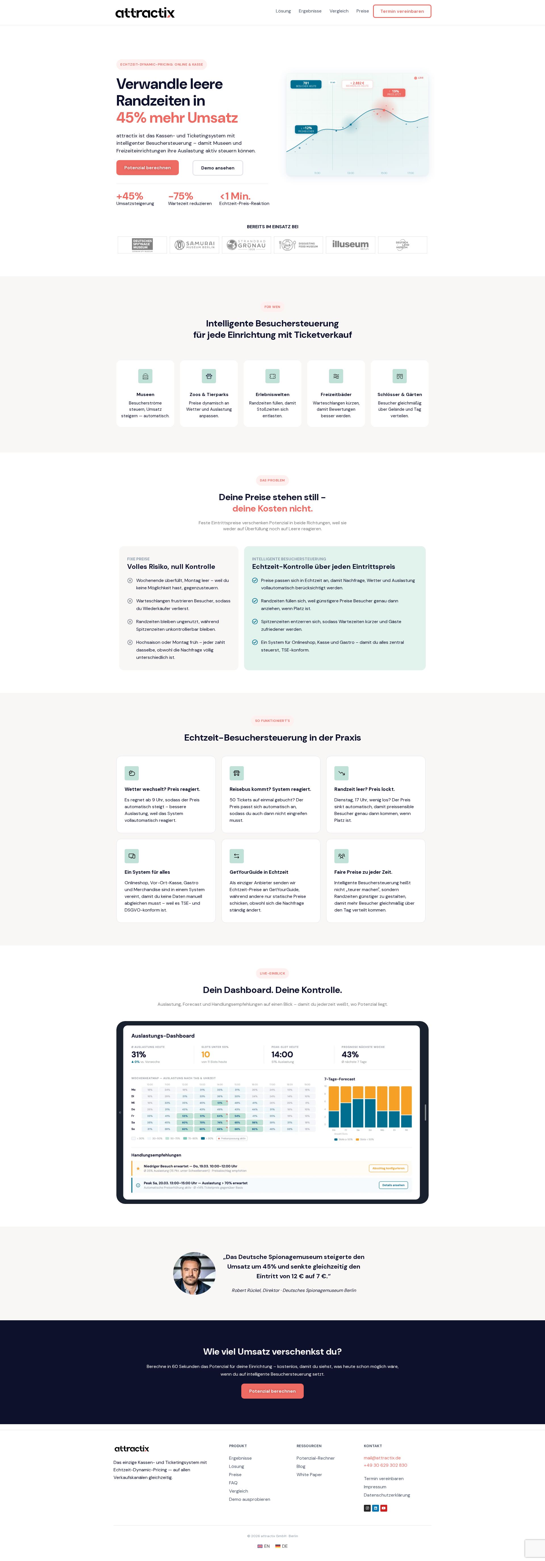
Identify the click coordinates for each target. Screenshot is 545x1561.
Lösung (283, 11)
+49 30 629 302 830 (385, 1465)
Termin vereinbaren (402, 11)
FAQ (233, 1483)
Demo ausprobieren (249, 1499)
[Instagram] (367, 1508)
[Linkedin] (375, 1508)
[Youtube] (383, 1508)
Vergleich (339, 11)
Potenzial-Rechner (316, 1458)
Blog (301, 1466)
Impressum (375, 1487)
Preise (363, 11)
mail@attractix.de (382, 1458)
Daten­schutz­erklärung (387, 1495)
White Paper (309, 1475)
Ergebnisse (310, 11)
